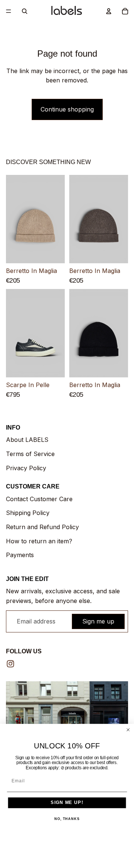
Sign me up (98, 621)
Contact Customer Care (39, 499)
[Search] (24, 11)
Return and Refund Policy (42, 527)
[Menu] (8, 11)
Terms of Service (30, 454)
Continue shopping (67, 109)
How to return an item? (39, 541)
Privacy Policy (26, 468)
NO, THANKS (67, 819)
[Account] (108, 11)
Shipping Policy (28, 512)
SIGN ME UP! (67, 802)
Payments (20, 555)
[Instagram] (10, 663)
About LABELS (27, 439)
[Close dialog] (128, 729)
